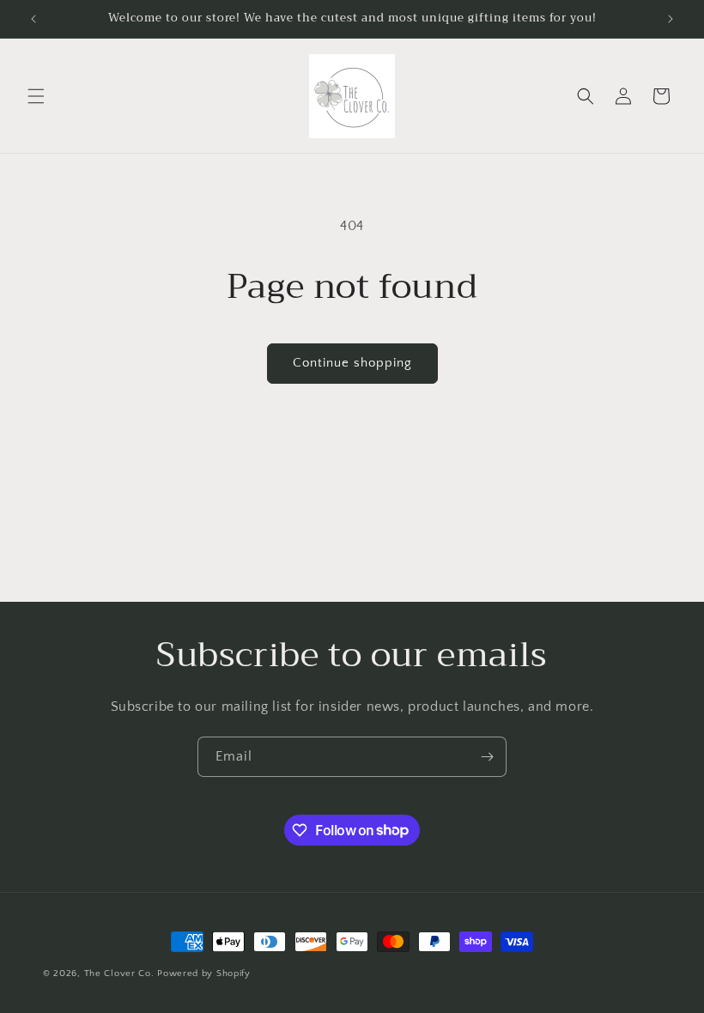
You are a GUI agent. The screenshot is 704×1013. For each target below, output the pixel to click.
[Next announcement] (670, 19)
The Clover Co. (121, 973)
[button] (36, 96)
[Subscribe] (487, 757)
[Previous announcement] (33, 19)
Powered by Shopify (204, 973)
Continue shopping (352, 362)
